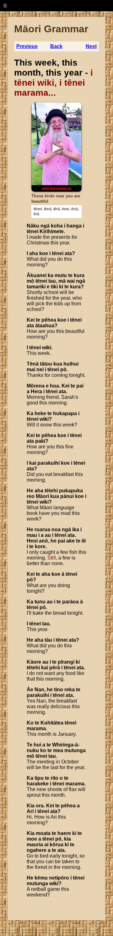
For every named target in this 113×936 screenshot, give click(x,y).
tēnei (32, 231)
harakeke (38, 783)
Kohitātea (51, 722)
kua (57, 363)
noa (56, 529)
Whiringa (62, 744)
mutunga (75, 750)
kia (67, 839)
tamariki (36, 286)
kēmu (41, 877)
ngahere (36, 850)
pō (63, 369)
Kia (31, 805)
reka (69, 689)
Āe (30, 689)
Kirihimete (52, 231)
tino (58, 689)
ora (40, 805)
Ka (30, 413)
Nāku (33, 225)
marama (36, 728)
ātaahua (44, 325)
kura (79, 275)
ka (50, 275)
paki (40, 441)
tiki (54, 286)
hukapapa (65, 413)
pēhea (48, 320)
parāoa (70, 601)
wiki (46, 347)
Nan (39, 689)
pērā (54, 667)
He (30, 490)
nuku (33, 750)
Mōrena (36, 385)
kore (40, 546)
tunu (40, 601)
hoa (54, 385)
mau (32, 535)
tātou (46, 363)
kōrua (56, 844)
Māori (42, 496)
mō (30, 281)
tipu (39, 778)
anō (43, 540)
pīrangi (66, 662)
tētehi (51, 490)
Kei (31, 320)
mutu (61, 275)
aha (33, 253)
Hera (36, 391)
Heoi (32, 540)
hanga (74, 225)
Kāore (34, 662)
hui (37, 744)
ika (75, 529)
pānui (67, 496)
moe (32, 839)
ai (46, 844)
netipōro (59, 877)
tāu (48, 640)
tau (52, 281)
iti (84, 540)
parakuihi (48, 463)
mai (31, 369)
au (48, 535)
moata (43, 833)
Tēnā (33, 363)
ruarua (42, 529)
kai (32, 463)
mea (58, 750)
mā (62, 281)
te (70, 275)
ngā (45, 225)
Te (29, 744)
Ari (30, 811)
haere (64, 833)
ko (43, 750)
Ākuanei (36, 275)
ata (68, 253)
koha (57, 225)
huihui (70, 363)
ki (61, 286)
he (53, 540)
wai (71, 281)
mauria (35, 844)
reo (31, 496)
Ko (30, 722)
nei (40, 369)
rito (54, 778)
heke (40, 413)
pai (79, 385)
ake (70, 540)
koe (43, 253)
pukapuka (71, 490)
